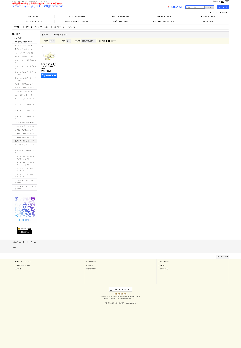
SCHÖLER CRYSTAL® (120, 21)
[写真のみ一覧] (108, 41)
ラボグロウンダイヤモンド (33, 21)
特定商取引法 (91, 268)
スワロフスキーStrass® (77, 16)
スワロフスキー (33, 16)
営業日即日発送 (207, 21)
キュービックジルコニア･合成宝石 (76, 21)
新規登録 (224, 12)
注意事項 (90, 265)
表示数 (45, 41)
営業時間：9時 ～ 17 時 (22, 265)
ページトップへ (223, 256)
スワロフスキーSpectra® (120, 16)
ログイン (214, 12)
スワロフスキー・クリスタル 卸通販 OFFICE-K (37, 6)
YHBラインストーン (164, 16)
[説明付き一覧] (114, 41)
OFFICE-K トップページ (23, 261)
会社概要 (18, 268)
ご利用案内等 (91, 261)
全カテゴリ (18, 38)
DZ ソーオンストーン (208, 16)
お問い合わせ (175, 7)
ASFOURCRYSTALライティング (164, 21)
